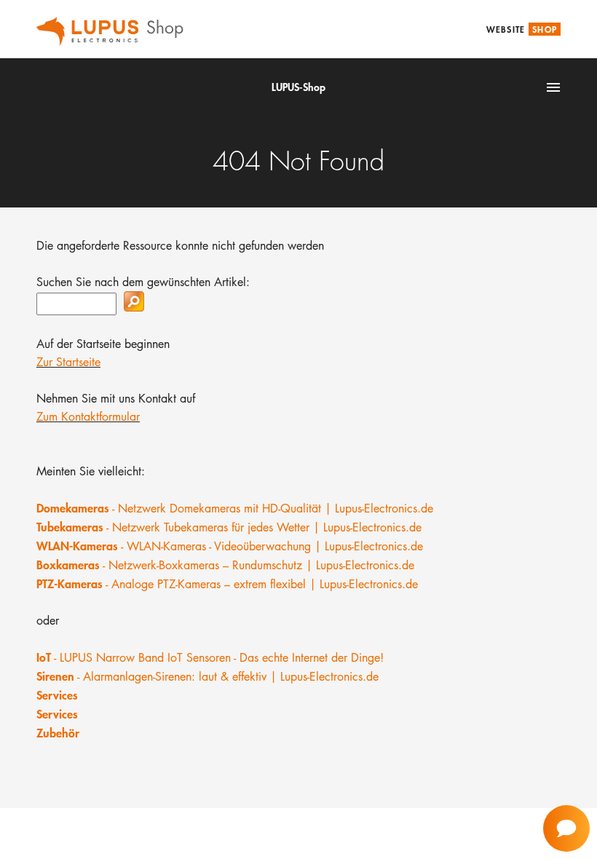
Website (505, 29)
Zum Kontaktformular (88, 416)
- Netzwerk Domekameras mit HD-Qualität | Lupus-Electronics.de (234, 508)
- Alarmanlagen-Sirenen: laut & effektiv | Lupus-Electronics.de (207, 676)
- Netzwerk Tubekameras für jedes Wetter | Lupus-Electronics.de (229, 527)
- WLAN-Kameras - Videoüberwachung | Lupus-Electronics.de (229, 546)
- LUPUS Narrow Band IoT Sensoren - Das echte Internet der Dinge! (210, 657)
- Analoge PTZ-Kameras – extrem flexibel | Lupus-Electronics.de (227, 584)
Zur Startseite (68, 362)
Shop (544, 29)
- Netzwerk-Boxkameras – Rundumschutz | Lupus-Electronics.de (225, 565)
